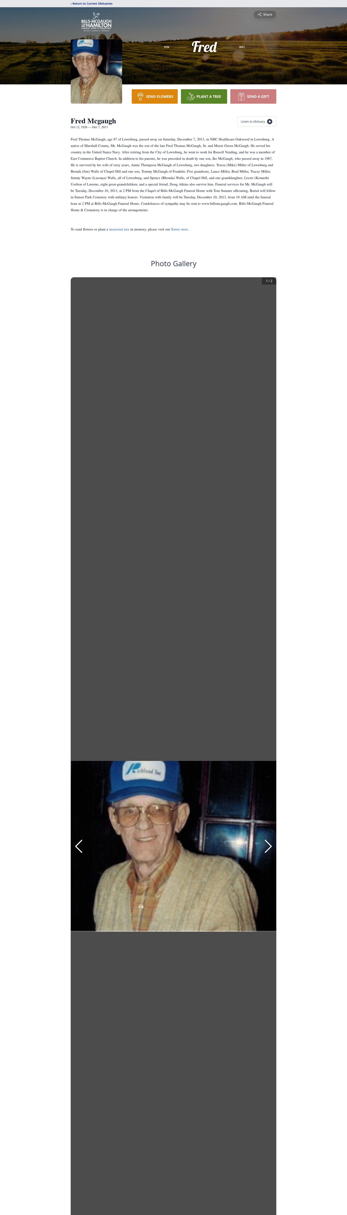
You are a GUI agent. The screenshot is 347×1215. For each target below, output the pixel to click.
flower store (179, 229)
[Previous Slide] (79, 846)
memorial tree (119, 229)
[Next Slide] (268, 846)
